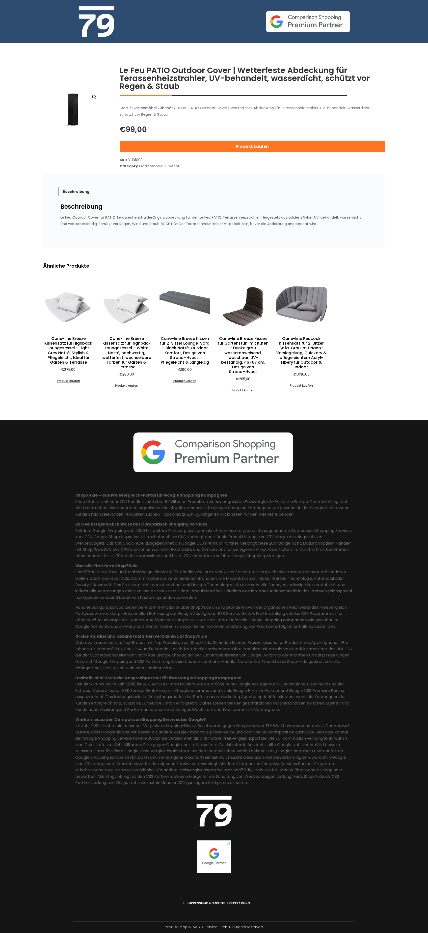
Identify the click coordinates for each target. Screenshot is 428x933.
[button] (94, 97)
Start (124, 107)
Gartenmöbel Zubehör (152, 107)
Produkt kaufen (252, 146)
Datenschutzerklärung (228, 903)
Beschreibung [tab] (76, 191)
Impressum (196, 903)
